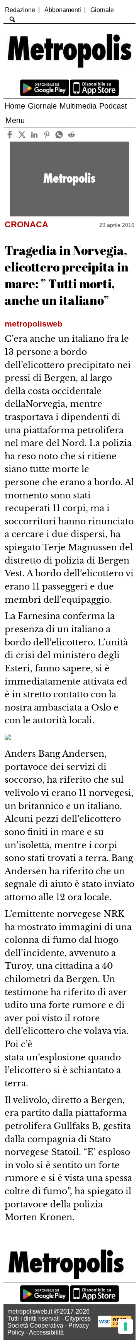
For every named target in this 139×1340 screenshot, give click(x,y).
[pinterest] (47, 134)
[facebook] (9, 134)
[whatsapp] (59, 134)
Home (15, 106)
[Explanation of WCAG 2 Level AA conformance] (115, 1325)
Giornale (102, 10)
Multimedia (78, 106)
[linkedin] (34, 134)
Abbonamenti (62, 10)
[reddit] (71, 134)
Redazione (20, 10)
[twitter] (22, 134)
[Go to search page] (12, 19)
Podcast (113, 106)
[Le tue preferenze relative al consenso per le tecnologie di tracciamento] (125, 1326)
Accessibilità (46, 1332)
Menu (15, 120)
